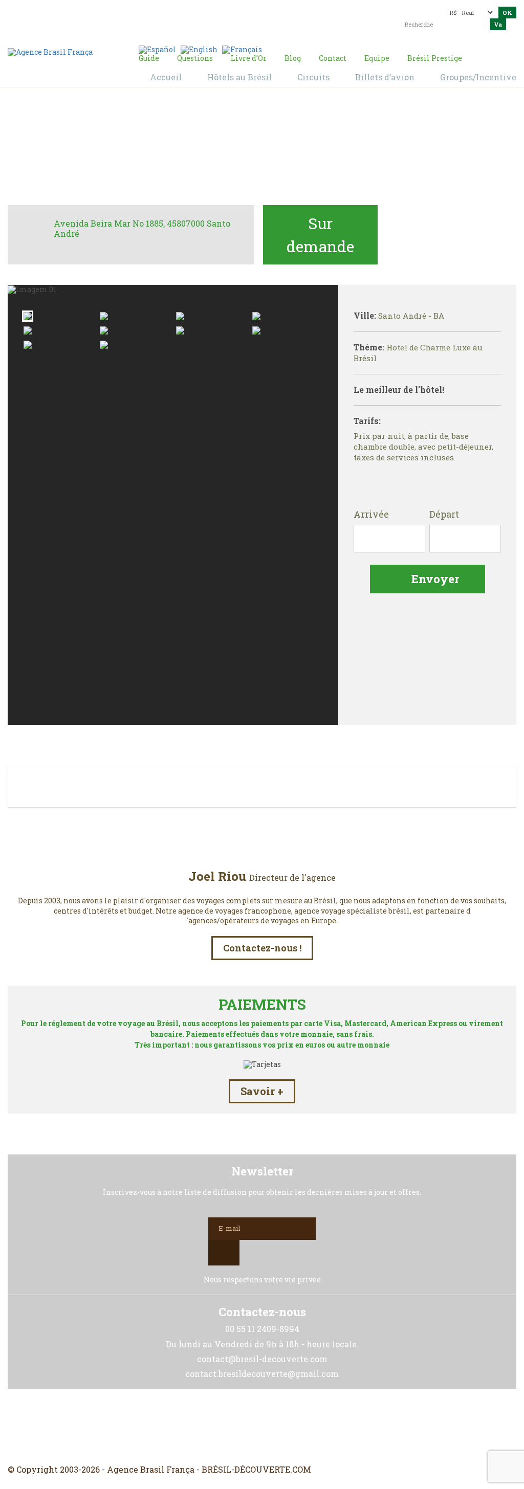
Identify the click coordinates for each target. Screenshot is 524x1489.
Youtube (286, 1426)
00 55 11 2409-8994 (97, 11)
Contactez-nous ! (262, 948)
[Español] (157, 49)
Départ (444, 514)
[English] (199, 49)
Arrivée (371, 514)
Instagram (262, 1426)
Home (170, 149)
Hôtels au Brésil (219, 149)
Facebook (237, 1426)
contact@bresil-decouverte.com (269, 13)
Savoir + (262, 1091)
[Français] (242, 49)
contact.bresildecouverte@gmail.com (294, 26)
